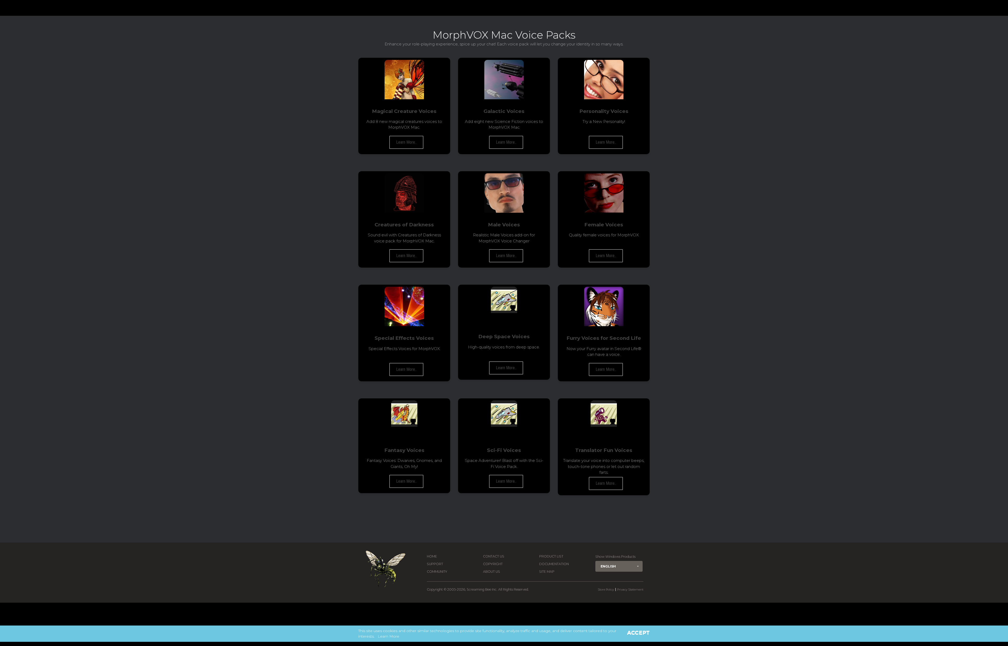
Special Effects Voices (404, 338)
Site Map (546, 572)
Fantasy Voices (404, 450)
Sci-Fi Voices (504, 450)
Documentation (554, 564)
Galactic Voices (504, 111)
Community (437, 572)
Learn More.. (406, 142)
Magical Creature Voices (404, 111)
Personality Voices (603, 111)
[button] (619, 566)
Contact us (493, 556)
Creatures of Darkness (404, 225)
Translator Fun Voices (603, 450)
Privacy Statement (630, 589)
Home (432, 556)
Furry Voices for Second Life (603, 338)
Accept (638, 632)
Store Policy (606, 589)
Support (435, 564)
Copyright (493, 564)
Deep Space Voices (504, 337)
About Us (491, 572)
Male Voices (504, 225)
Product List (551, 556)
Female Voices (603, 225)
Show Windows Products (615, 557)
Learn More (388, 636)
